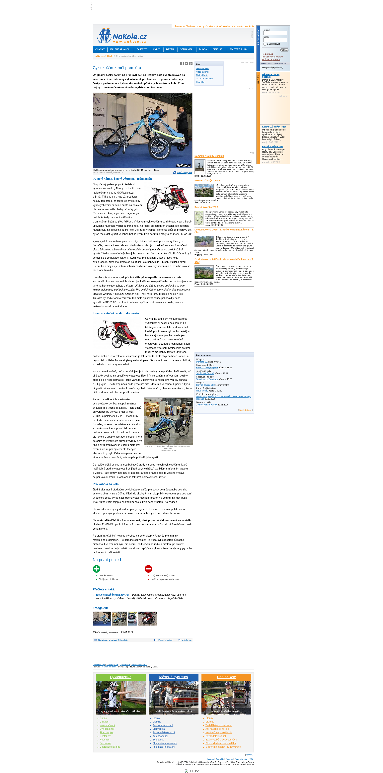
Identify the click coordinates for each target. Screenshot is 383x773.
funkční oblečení (109, 667)
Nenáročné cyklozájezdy (218, 732)
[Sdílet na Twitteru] (186, 64)
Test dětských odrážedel (218, 725)
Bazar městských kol (164, 732)
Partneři (229, 759)
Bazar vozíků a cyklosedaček (221, 739)
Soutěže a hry (238, 49)
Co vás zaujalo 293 (205, 385)
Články (100, 49)
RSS (251, 759)
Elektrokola (159, 729)
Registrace (267, 54)
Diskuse (217, 49)
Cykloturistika (120, 677)
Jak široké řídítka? (205, 373)
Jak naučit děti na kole (217, 729)
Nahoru (249, 755)
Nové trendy (202, 390)
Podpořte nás (241, 759)
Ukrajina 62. (202, 362)
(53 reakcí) (112, 640)
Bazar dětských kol (215, 736)
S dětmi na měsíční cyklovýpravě (223, 746)
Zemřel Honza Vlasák (206, 404)
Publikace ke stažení (164, 746)
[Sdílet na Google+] (190, 64)
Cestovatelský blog (110, 746)
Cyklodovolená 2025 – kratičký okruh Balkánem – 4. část (224, 231)
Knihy (156, 49)
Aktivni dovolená (139, 664)
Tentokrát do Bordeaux (207, 379)
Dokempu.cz (112, 664)
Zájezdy (142, 49)
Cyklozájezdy (99, 664)
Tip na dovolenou (204, 78)
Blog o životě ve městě (165, 743)
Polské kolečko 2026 (206, 207)
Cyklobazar (125, 664)
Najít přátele (202, 75)
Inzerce (210, 759)
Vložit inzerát (202, 72)
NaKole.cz (100, 56)
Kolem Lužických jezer (207, 180)
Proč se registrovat (271, 59)
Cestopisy (105, 736)
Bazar (170, 49)
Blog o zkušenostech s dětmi (220, 743)
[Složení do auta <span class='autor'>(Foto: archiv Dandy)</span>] (133, 626)
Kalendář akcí (119, 49)
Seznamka (186, 49)
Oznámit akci (202, 68)
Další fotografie (184, 172)
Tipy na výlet (106, 732)
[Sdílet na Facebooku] (182, 64)
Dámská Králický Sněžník (209, 156)
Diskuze (104, 721)
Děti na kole (226, 677)
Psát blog (200, 82)
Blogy (203, 49)
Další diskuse (245, 410)
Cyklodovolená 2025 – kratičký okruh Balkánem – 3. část (224, 260)
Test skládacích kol (163, 725)
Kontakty (220, 759)
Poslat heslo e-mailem (272, 56)
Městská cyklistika (173, 677)
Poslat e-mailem (165, 640)
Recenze (105, 739)
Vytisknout (187, 640)
